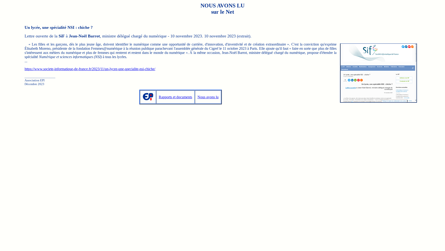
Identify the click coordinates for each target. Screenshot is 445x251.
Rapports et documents (175, 97)
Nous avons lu (208, 97)
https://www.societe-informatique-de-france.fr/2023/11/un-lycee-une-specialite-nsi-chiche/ (90, 69)
